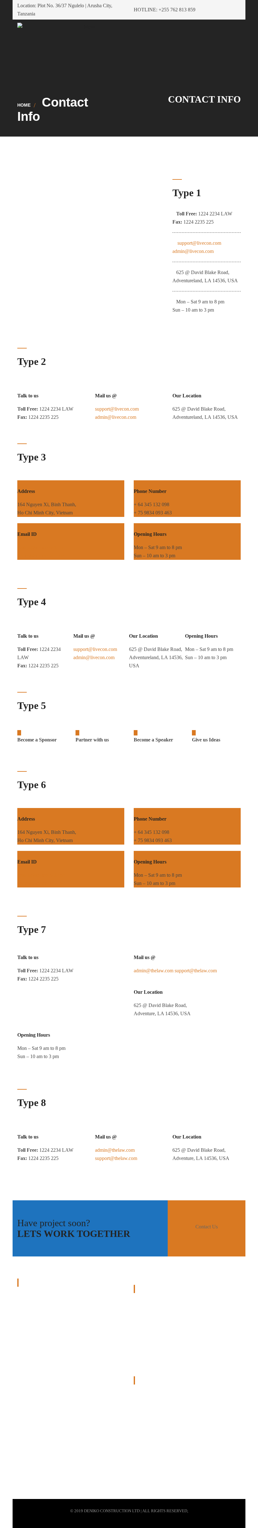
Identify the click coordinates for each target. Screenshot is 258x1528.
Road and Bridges (152, 1303)
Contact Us (206, 1226)
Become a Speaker (153, 739)
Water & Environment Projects (164, 1346)
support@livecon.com (198, 243)
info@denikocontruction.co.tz (180, 1448)
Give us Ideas (206, 739)
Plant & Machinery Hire (158, 1332)
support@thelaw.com (196, 970)
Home (24, 105)
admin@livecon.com (193, 251)
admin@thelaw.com (153, 970)
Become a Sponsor (37, 739)
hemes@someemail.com (41, 555)
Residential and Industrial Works (166, 1317)
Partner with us (92, 739)
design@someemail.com (41, 547)
